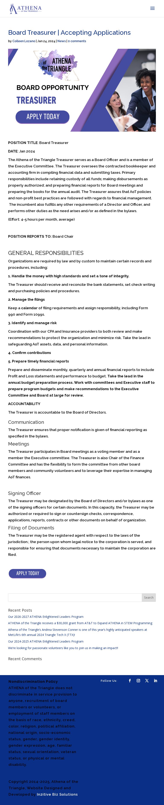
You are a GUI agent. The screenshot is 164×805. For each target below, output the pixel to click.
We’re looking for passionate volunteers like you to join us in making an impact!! (63, 648)
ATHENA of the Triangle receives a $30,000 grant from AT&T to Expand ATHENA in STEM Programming (80, 623)
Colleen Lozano (23, 41)
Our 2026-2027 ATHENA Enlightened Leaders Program (45, 617)
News (61, 41)
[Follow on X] (147, 680)
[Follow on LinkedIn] (155, 680)
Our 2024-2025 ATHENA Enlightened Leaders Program (45, 641)
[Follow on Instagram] (138, 680)
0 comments (77, 41)
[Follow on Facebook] (129, 680)
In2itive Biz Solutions (57, 794)
